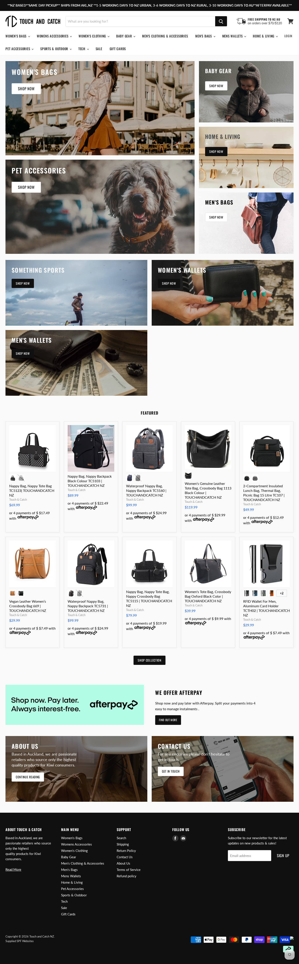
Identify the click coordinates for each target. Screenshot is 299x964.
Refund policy (126, 876)
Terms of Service (129, 870)
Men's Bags (204, 36)
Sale (99, 48)
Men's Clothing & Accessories (165, 36)
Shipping (123, 844)
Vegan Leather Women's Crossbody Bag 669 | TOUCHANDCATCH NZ (27, 606)
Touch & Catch (18, 499)
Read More (13, 869)
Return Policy (126, 851)
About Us (123, 863)
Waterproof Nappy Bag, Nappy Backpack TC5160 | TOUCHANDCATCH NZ (146, 490)
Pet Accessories (18, 48)
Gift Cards (118, 48)
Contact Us (125, 857)
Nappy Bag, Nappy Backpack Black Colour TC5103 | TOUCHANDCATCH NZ (90, 480)
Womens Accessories (53, 36)
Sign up (283, 855)
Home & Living (264, 36)
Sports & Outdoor (54, 48)
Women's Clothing (93, 36)
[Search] (221, 21)
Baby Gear (124, 36)
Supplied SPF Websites (19, 941)
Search (121, 838)
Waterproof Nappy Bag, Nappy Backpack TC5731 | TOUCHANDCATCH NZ (88, 606)
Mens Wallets (233, 36)
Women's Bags (16, 36)
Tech (82, 48)
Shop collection (149, 660)
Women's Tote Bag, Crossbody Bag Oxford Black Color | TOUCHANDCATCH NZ (208, 596)
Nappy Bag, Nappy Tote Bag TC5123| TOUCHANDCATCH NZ (31, 490)
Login (288, 36)
